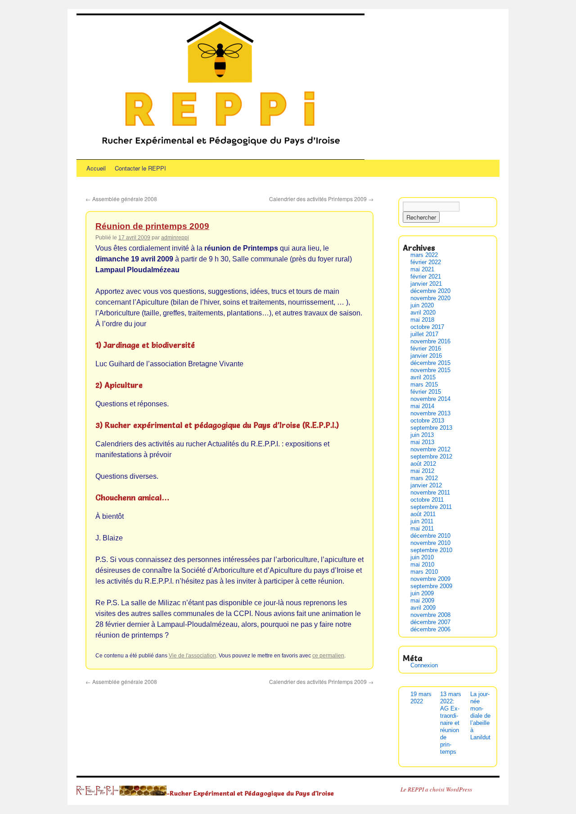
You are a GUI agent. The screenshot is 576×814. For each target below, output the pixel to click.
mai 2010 (422, 564)
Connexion (424, 665)
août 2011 (423, 514)
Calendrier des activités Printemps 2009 (321, 198)
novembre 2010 (430, 543)
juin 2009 (422, 593)
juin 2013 (422, 435)
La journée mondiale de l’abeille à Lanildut (480, 716)
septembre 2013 (431, 427)
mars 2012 (424, 478)
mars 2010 (424, 571)
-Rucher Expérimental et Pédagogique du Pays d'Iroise (250, 793)
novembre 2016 (430, 341)
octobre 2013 (427, 420)
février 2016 (425, 348)
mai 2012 (422, 471)
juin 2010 (422, 557)
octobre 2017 (427, 327)
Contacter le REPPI (140, 168)
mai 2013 (422, 442)
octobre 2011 (427, 499)
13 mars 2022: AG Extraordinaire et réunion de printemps (450, 723)
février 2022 (425, 262)
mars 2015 (424, 384)
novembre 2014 (430, 399)
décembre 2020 (430, 291)
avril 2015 (423, 377)
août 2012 (423, 463)
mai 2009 (422, 600)
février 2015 (425, 391)
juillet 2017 (424, 334)
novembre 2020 (430, 298)
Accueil (96, 168)
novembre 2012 (430, 449)
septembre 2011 (431, 507)
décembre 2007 (430, 622)
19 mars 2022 (421, 698)
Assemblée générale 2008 (121, 198)
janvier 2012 (426, 485)
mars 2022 (424, 255)
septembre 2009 (431, 586)
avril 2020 (423, 312)
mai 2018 (422, 319)
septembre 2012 (431, 456)
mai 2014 (422, 406)
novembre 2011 (430, 492)
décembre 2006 (430, 629)
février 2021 (425, 276)
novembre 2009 (430, 579)
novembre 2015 (430, 370)
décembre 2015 (430, 363)
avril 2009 (423, 607)
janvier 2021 (426, 283)
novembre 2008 (430, 615)
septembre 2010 (431, 550)
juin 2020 (422, 305)
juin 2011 (421, 521)
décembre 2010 (430, 535)
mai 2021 (422, 269)
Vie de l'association (192, 655)
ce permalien (328, 655)
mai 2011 (422, 528)
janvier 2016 (426, 355)
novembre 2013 (430, 413)
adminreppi (175, 237)
